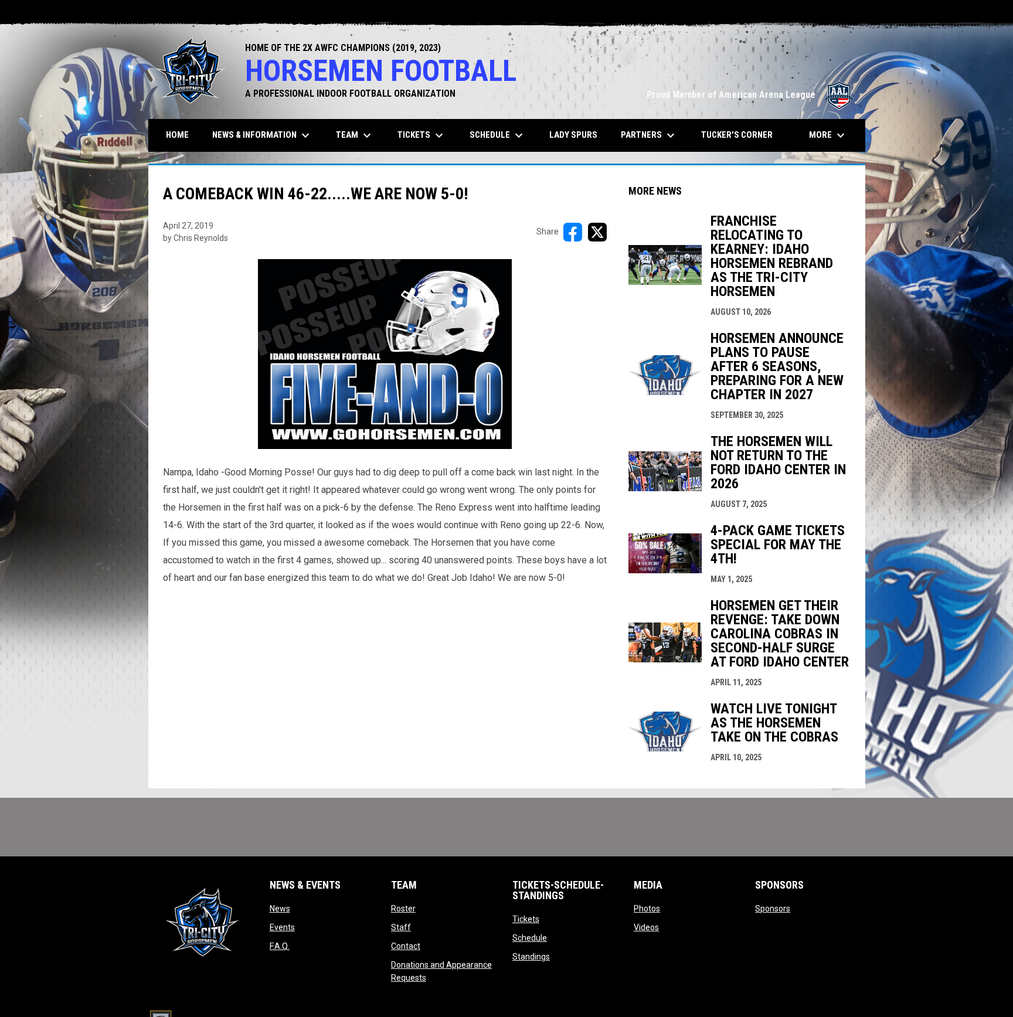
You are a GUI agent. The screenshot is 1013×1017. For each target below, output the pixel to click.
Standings (531, 956)
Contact (405, 946)
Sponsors (772, 908)
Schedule (529, 938)
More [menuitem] (828, 135)
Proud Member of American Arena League (750, 94)
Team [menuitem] (355, 135)
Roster (403, 908)
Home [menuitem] (177, 135)
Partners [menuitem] (649, 135)
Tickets (525, 919)
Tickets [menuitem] (421, 135)
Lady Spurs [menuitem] (573, 135)
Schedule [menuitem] (498, 135)
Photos (647, 908)
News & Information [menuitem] (262, 135)
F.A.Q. (280, 946)
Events (282, 927)
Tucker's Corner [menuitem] (737, 135)
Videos (646, 927)
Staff (401, 927)
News (280, 908)
